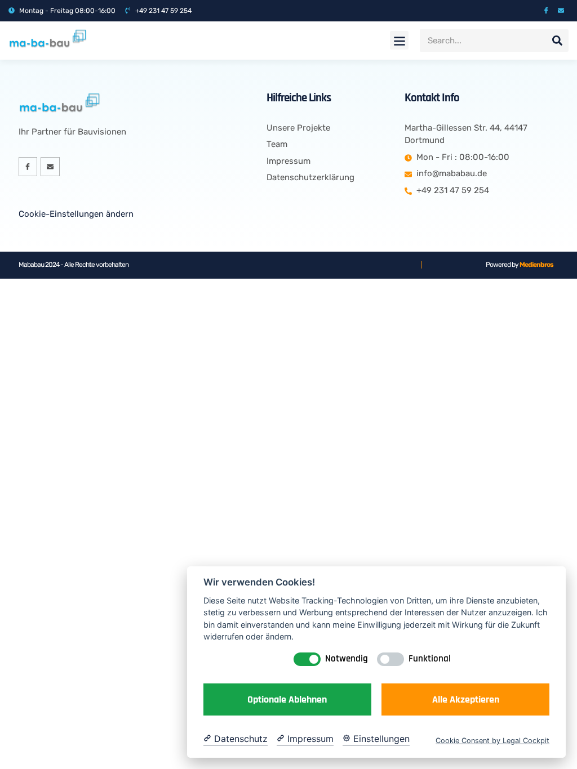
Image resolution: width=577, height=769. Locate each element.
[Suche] (557, 40)
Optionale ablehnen (287, 699)
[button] (399, 40)
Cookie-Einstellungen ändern (76, 214)
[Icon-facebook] (546, 10)
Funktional (430, 658)
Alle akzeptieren (465, 699)
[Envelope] (561, 10)
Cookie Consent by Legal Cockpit (492, 740)
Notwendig (346, 658)
